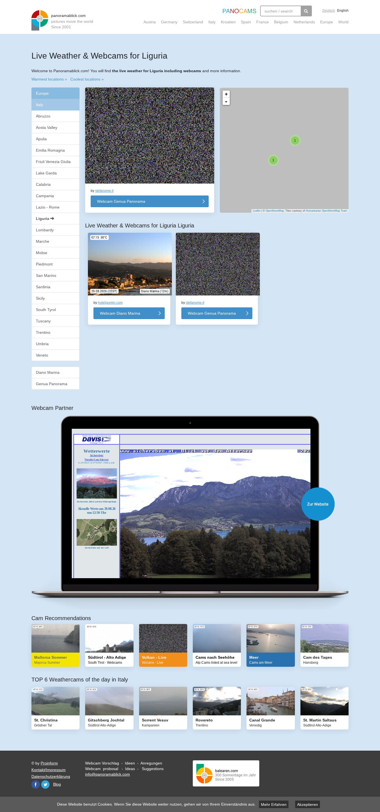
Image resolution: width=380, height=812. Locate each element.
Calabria (43, 184)
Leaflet (257, 210)
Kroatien (228, 22)
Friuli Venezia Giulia (53, 161)
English (343, 10)
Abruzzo (43, 116)
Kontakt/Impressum (48, 770)
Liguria (43, 218)
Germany (169, 22)
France (262, 22)
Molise (41, 252)
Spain (246, 22)
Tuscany (43, 321)
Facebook (35, 784)
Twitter (45, 784)
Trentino (43, 332)
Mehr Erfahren (274, 804)
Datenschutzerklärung (50, 776)
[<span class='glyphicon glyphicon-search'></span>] (306, 11)
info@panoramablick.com (107, 774)
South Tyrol (46, 309)
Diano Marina (48, 372)
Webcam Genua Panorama (121, 201)
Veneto (42, 355)
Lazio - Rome (48, 207)
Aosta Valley (46, 127)
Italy (212, 22)
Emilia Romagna (50, 150)
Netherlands (304, 22)
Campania (45, 196)
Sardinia (43, 287)
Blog (57, 784)
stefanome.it (104, 191)
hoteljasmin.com (110, 303)
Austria (150, 22)
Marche (42, 241)
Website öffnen (195, 504)
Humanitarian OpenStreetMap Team (326, 210)
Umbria (42, 344)
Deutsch (328, 10)
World (343, 22)
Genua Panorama (51, 384)
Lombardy (45, 230)
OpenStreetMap (275, 210)
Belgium (281, 22)
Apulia (41, 139)
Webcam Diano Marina (120, 313)
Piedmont (44, 264)
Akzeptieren (307, 804)
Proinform (49, 763)
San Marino (46, 275)
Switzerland (193, 22)
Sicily (40, 298)
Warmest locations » (49, 79)
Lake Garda (46, 173)
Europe (326, 22)
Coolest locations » (87, 79)
